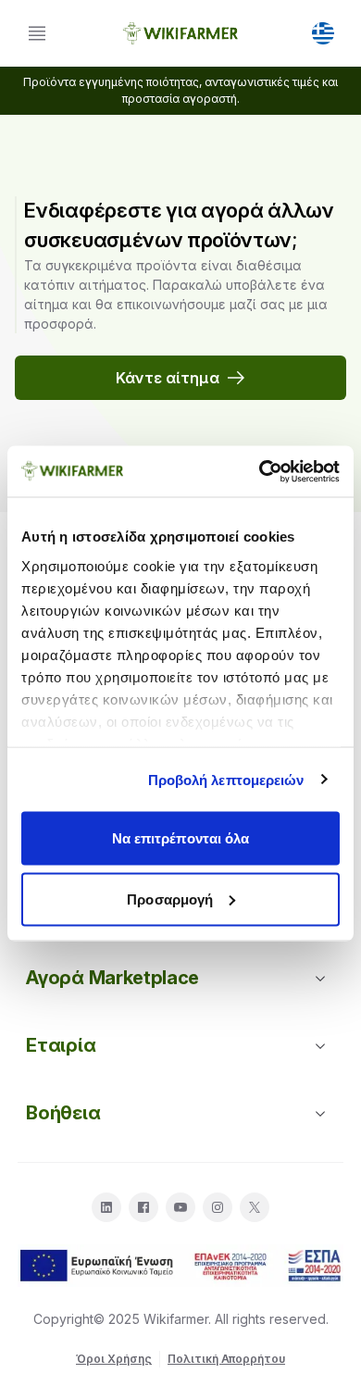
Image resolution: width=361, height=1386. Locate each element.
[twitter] (254, 1207)
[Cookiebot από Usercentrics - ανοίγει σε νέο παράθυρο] (260, 471)
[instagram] (217, 1207)
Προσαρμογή (170, 898)
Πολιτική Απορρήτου (226, 1359)
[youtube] (180, 1207)
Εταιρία (60, 1045)
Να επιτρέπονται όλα (181, 838)
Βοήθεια (63, 1113)
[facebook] (143, 1207)
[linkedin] (106, 1207)
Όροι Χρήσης (114, 1359)
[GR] (323, 33)
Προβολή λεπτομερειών (226, 779)
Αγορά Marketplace (112, 978)
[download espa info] (180, 1265)
